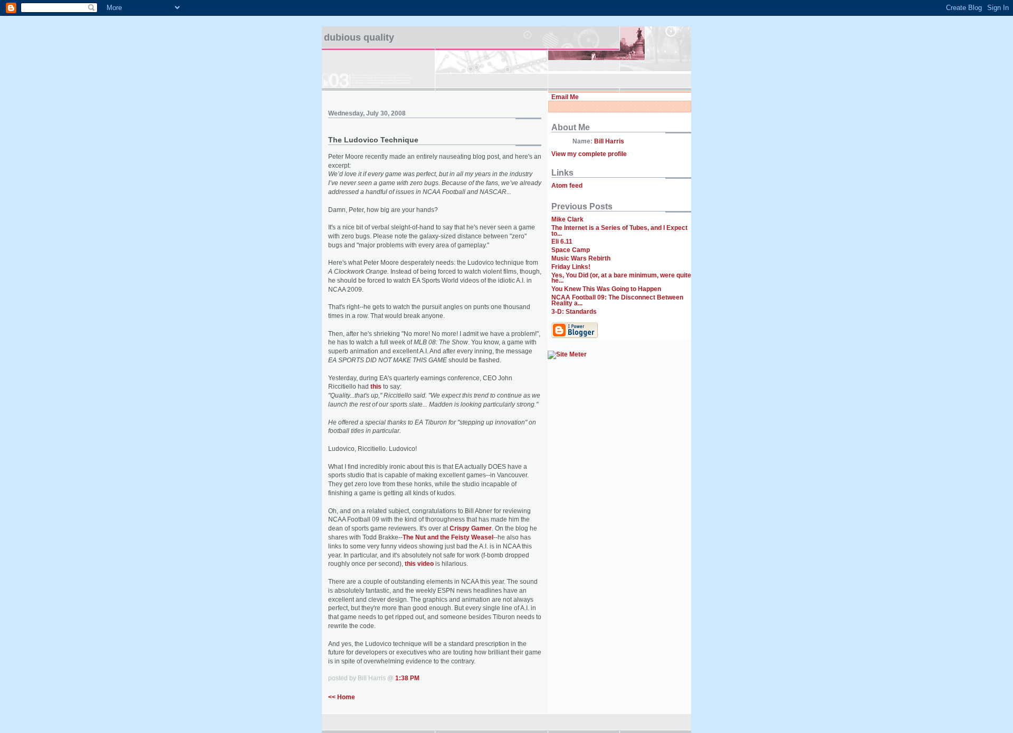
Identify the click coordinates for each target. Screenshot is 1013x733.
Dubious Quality (359, 37)
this (375, 386)
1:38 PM (407, 678)
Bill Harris (609, 141)
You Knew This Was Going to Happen (606, 289)
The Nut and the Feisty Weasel (448, 537)
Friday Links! (570, 267)
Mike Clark (567, 219)
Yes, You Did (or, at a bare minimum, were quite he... (621, 278)
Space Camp (570, 250)
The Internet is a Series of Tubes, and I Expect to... (619, 230)
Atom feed (566, 185)
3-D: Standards (574, 311)
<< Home (341, 697)
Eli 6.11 (561, 241)
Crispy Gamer (471, 528)
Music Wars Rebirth (580, 258)
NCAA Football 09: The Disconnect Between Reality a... (617, 300)
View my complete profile (589, 154)
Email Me (565, 97)
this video (419, 563)
